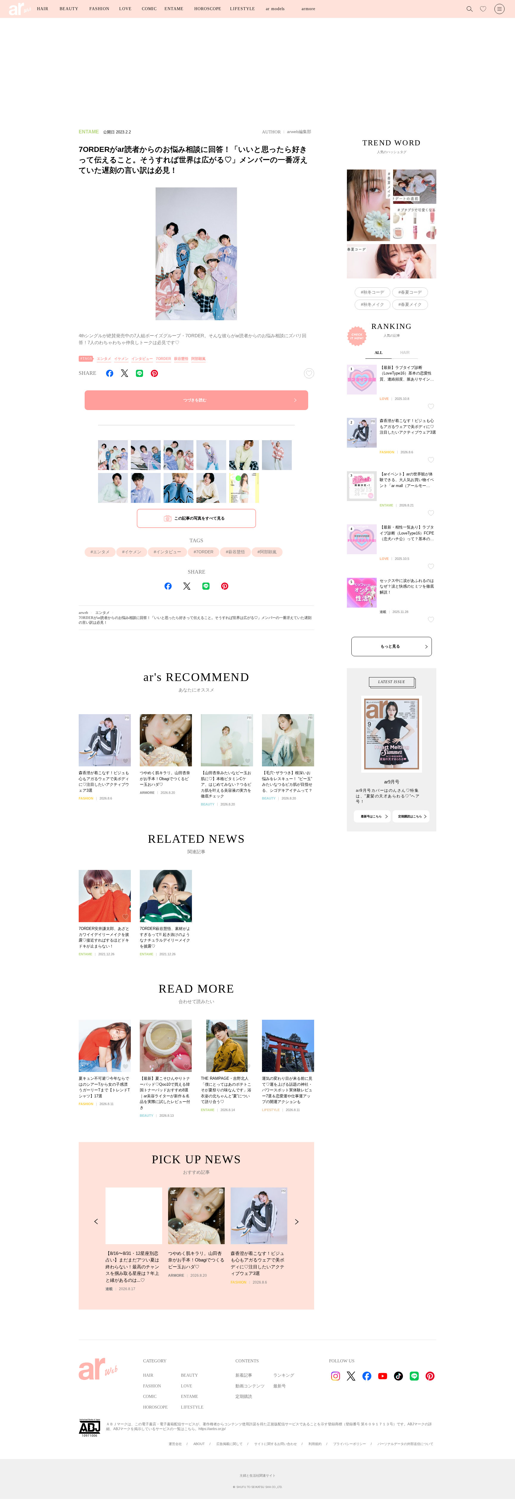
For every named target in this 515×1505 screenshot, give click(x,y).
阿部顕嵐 (198, 359)
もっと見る (390, 646)
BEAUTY (69, 9)
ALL (379, 352)
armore (308, 9)
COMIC (149, 9)
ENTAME (174, 9)
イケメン (121, 359)
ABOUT (199, 1444)
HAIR (42, 9)
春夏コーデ (411, 292)
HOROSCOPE (207, 9)
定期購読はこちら (410, 816)
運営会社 (175, 1444)
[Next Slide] (296, 1221)
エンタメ (104, 359)
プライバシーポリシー (349, 1444)
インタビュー (142, 359)
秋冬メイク (373, 304)
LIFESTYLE (242, 9)
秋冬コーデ (373, 292)
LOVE (125, 9)
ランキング (283, 1375)
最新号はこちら (371, 816)
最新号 (279, 1386)
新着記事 (243, 1375)
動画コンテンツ (250, 1386)
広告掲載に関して (229, 1444)
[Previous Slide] (96, 1221)
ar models (275, 9)
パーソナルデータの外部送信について (405, 1444)
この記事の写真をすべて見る (199, 518)
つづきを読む (195, 400)
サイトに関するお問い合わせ (275, 1444)
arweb (83, 613)
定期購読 (243, 1396)
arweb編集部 (299, 131)
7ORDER (163, 359)
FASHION (99, 9)
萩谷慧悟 (181, 359)
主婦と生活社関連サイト (258, 1475)
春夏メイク (411, 304)
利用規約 (315, 1444)
